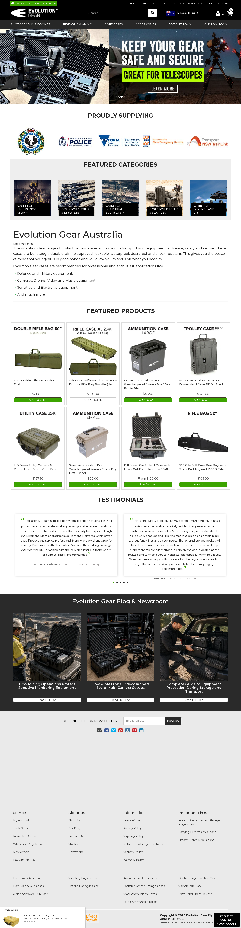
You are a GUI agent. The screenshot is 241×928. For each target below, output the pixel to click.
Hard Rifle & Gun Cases (28, 886)
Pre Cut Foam (180, 24)
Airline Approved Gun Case (30, 894)
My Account (21, 820)
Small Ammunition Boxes (140, 894)
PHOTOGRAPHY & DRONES (30, 24)
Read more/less (23, 244)
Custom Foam (216, 24)
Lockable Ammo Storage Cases (144, 886)
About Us (149, 3)
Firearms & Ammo (77, 24)
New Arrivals (21, 852)
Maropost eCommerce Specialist (189, 922)
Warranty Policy (133, 860)
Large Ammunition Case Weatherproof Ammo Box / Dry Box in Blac (147, 384)
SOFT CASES (114, 24)
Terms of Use (132, 820)
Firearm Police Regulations (196, 840)
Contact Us (167, 3)
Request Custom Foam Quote (226, 919)
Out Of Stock (93, 400)
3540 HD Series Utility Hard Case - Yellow (45, 918)
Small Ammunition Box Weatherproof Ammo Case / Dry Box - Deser (92, 469)
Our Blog (74, 828)
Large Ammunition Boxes (140, 902)
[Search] (152, 13)
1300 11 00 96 (189, 13)
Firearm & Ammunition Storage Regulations (199, 822)
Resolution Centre (25, 836)
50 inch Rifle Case (190, 886)
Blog (133, 3)
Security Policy (133, 852)
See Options (148, 484)
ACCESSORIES (146, 24)
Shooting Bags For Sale (83, 878)
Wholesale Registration (196, 3)
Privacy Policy (132, 828)
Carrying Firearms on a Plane (197, 832)
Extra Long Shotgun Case (195, 894)
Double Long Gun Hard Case (197, 878)
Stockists (224, 3)
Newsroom (75, 852)
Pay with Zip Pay (24, 860)
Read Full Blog (47, 700)
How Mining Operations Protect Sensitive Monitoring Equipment (47, 686)
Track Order (20, 828)
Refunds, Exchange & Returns (143, 844)
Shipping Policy (133, 836)
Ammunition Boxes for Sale (141, 878)
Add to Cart (38, 399)
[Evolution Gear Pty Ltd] (34, 12)
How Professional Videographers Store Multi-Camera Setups (120, 686)
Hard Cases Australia (26, 878)
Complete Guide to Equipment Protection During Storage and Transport (193, 688)
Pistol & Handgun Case (83, 886)
